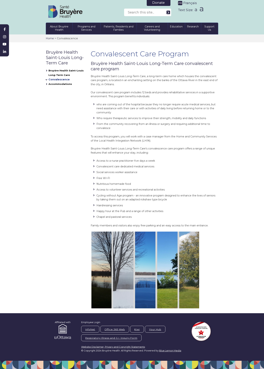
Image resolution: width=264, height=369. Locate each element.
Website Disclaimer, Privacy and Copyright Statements (113, 346)
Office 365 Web (115, 329)
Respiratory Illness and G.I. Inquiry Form (111, 338)
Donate (158, 3)
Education (176, 26)
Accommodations (60, 84)
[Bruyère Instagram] (4, 37)
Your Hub (155, 329)
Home (50, 38)
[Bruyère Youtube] (4, 44)
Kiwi (137, 329)
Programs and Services (86, 28)
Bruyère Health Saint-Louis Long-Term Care (66, 72)
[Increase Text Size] (200, 9)
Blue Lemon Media (170, 350)
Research (193, 26)
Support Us (209, 28)
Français (190, 3)
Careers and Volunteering (152, 28)
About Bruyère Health (59, 28)
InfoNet (90, 329)
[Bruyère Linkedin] (4, 51)
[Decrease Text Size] (195, 9)
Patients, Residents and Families (118, 28)
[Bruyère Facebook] (4, 29)
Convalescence (59, 79)
